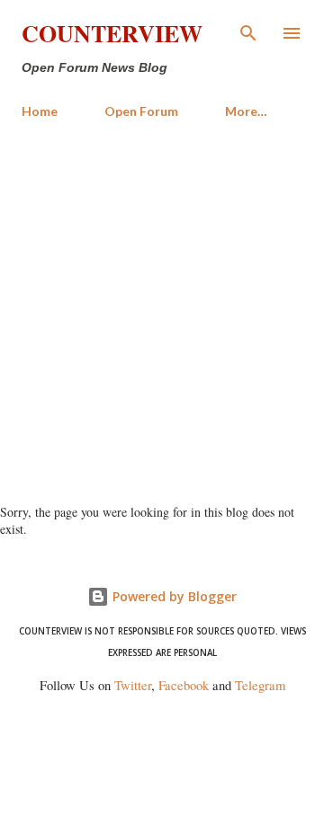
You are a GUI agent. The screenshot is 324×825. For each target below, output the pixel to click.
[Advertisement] (162, 304)
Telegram (260, 685)
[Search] (248, 32)
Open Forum (141, 111)
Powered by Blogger (173, 596)
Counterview (112, 33)
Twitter (132, 685)
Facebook (183, 685)
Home (40, 111)
